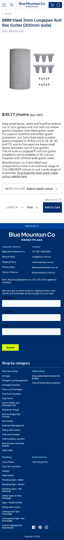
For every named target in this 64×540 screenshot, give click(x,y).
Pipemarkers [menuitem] (8, 475)
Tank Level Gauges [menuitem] (11, 434)
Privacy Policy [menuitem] (8, 267)
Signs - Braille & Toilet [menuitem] (12, 502)
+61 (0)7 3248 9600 (41, 251)
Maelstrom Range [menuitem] (10, 410)
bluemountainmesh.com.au (45, 267)
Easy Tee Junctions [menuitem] (11, 466)
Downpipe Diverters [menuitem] (11, 385)
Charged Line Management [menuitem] (15, 380)
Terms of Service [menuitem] (10, 272)
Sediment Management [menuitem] (13, 425)
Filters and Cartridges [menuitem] (12, 389)
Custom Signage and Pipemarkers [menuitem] (12, 526)
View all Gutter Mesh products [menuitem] (46, 383)
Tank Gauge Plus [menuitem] (40, 462)
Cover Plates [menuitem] (8, 462)
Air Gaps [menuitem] (6, 376)
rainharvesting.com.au (42, 262)
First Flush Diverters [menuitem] (11, 394)
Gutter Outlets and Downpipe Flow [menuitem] (10, 404)
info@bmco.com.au (41, 257)
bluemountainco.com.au (43, 272)
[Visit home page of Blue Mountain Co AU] (32, 236)
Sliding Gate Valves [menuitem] (11, 430)
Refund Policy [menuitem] (8, 257)
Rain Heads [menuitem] (7, 421)
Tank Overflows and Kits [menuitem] (13, 439)
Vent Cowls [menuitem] (7, 450)
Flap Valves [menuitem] (7, 398)
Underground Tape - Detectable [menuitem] (11, 512)
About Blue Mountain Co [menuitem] (13, 251)
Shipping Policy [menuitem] (9, 262)
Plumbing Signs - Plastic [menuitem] (13, 484)
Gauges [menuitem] (5, 471)
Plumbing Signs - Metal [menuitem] (12, 480)
